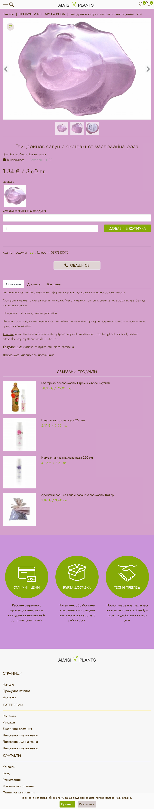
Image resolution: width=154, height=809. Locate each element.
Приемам (67, 804)
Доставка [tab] (34, 284)
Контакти (9, 766)
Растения (9, 716)
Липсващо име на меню (20, 735)
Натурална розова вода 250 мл (63, 420)
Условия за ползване (18, 786)
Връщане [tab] (53, 284)
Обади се (79, 265)
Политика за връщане (19, 792)
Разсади (9, 722)
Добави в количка (127, 228)
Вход (6, 773)
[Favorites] (10, 27)
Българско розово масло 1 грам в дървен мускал (75, 383)
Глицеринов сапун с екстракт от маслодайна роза (106, 14)
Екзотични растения (17, 728)
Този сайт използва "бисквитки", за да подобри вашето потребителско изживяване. (77, 797)
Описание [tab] (13, 284)
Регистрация (12, 779)
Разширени (86, 804)
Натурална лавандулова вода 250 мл (67, 457)
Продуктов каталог (16, 690)
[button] (11, 4)
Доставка (9, 697)
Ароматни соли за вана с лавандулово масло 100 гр (77, 495)
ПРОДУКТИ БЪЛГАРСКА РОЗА (42, 14)
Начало (8, 14)
